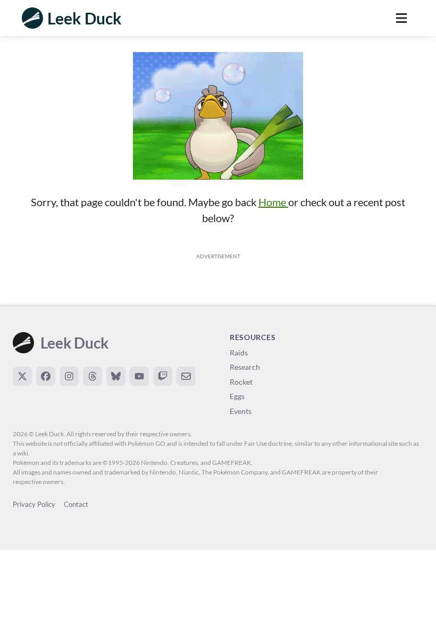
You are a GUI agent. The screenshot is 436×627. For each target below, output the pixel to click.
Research (245, 366)
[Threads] (92, 376)
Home (273, 202)
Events (240, 411)
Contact (76, 504)
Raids (239, 352)
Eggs (237, 396)
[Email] (186, 376)
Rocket (241, 381)
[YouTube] (139, 376)
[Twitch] (162, 376)
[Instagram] (69, 376)
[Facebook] (45, 376)
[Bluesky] (115, 376)
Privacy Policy (34, 504)
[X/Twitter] (22, 376)
